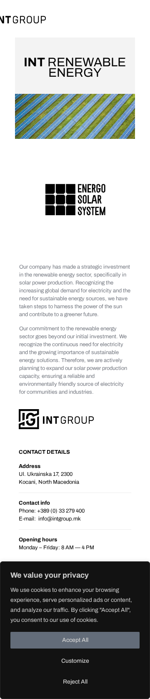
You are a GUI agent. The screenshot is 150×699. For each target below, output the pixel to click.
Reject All (75, 682)
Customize (75, 661)
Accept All (75, 640)
